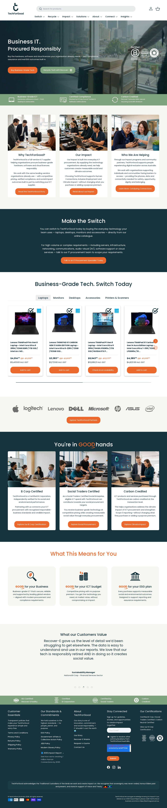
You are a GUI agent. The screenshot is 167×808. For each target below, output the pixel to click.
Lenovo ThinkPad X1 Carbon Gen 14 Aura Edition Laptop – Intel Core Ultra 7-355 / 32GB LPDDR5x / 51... (141, 346)
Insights (125, 16)
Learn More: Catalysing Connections (135, 188)
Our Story (78, 735)
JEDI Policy (45, 743)
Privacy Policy (14, 736)
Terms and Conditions (18, 732)
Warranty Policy (15, 748)
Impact (66, 16)
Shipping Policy (14, 744)
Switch (38, 16)
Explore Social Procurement (83, 524)
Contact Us (79, 747)
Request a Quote (82, 743)
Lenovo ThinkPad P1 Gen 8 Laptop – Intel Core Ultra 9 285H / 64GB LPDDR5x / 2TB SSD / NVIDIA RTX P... (101, 346)
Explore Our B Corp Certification (31, 524)
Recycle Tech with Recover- (56, 70)
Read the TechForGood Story (31, 191)
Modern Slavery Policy (50, 747)
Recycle (52, 16)
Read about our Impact (83, 191)
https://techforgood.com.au (149, 801)
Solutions (81, 16)
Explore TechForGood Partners (83, 420)
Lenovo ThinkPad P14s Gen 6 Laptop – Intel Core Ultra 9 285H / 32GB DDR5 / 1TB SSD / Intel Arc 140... (24, 346)
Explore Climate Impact (135, 524)
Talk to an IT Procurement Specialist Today (83, 260)
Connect (110, 16)
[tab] (43, 298)
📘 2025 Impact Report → (52, 753)
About (95, 16)
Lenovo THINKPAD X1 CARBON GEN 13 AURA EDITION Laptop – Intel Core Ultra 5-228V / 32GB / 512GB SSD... (63, 346)
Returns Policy (14, 740)
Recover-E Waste (82, 739)
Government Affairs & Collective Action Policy (51, 738)
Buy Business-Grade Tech (22, 70)
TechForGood (14, 797)
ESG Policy (45, 732)
